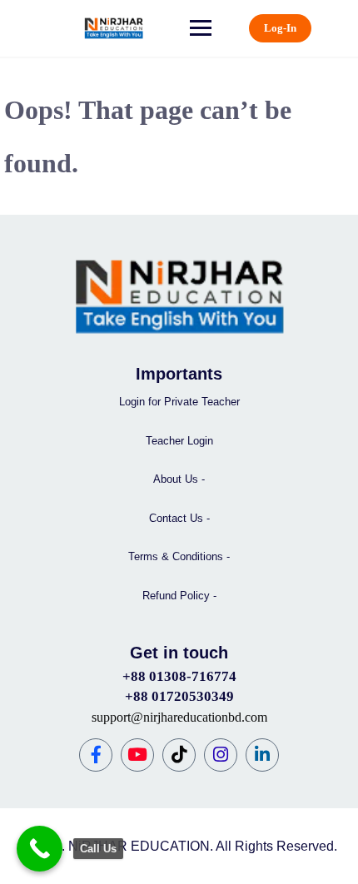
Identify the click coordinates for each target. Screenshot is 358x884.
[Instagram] (220, 755)
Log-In (280, 28)
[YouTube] (137, 755)
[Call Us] (39, 849)
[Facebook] (95, 755)
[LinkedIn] (262, 755)
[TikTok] (179, 755)
